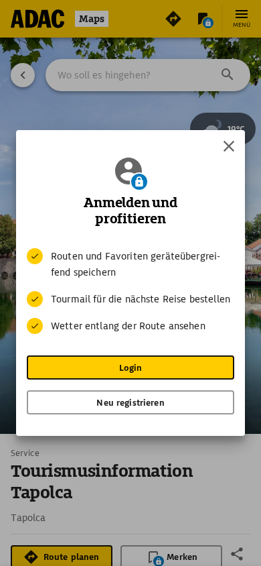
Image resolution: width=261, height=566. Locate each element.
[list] (130, 291)
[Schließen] (229, 146)
